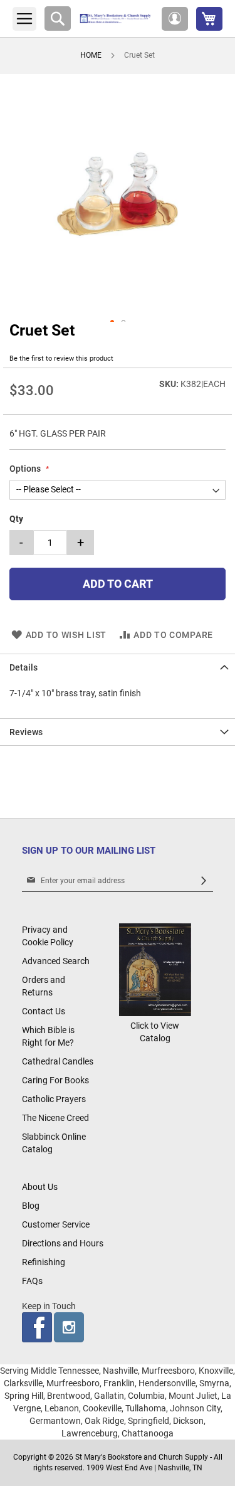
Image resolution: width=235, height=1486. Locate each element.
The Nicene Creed (55, 1118)
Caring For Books (55, 1080)
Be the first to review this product (61, 358)
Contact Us (43, 1011)
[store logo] (116, 18)
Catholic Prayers (54, 1099)
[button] (175, 19)
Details (23, 667)
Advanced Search (56, 961)
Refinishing (43, 1262)
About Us (40, 1187)
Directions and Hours (62, 1243)
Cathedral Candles (57, 1061)
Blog (30, 1206)
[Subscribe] (203, 881)
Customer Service (56, 1224)
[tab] (117, 667)
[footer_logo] (155, 1013)
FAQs (32, 1281)
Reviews (26, 732)
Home (91, 55)
